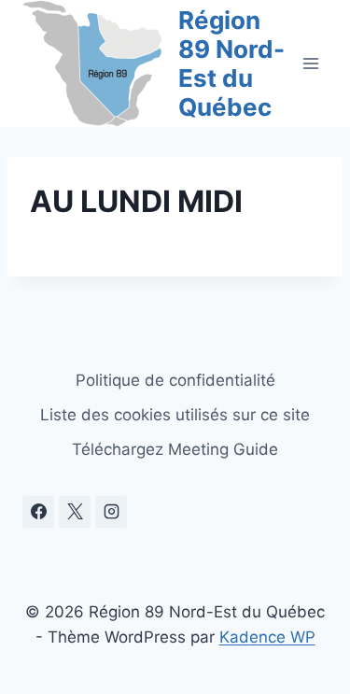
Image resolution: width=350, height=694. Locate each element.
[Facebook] (38, 512)
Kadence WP (267, 637)
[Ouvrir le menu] (310, 63)
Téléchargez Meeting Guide (175, 449)
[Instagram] (111, 512)
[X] (75, 512)
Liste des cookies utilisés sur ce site (175, 414)
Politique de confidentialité (175, 380)
